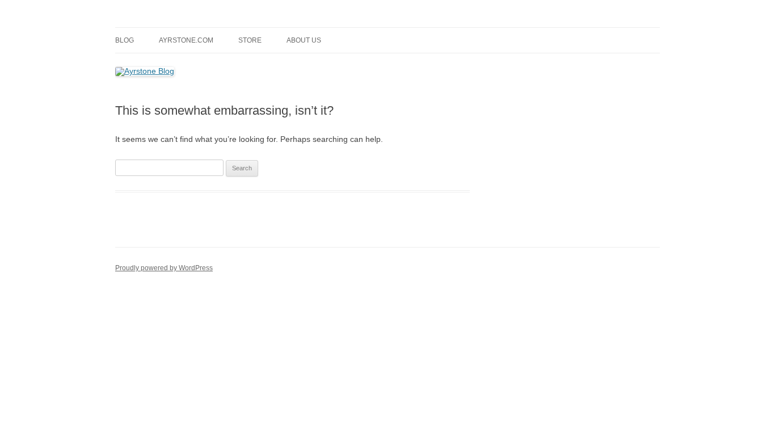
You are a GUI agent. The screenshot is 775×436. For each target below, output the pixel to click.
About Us (304, 40)
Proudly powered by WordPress (164, 268)
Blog (124, 40)
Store (250, 40)
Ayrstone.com (186, 40)
